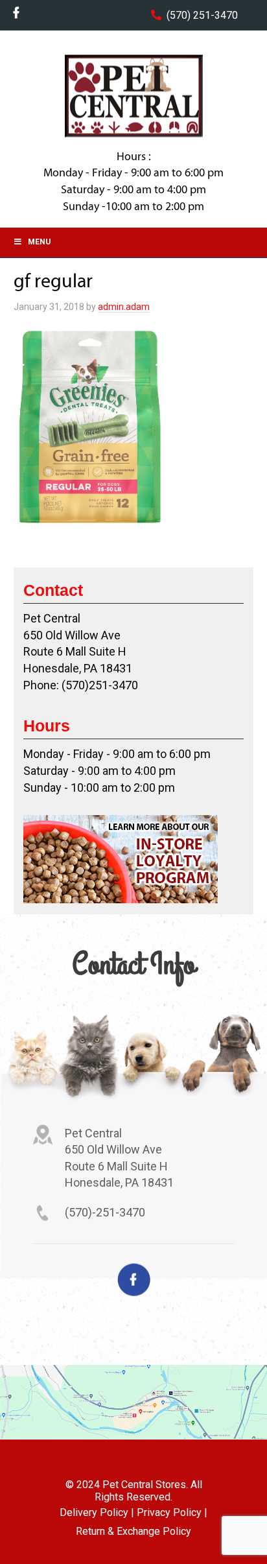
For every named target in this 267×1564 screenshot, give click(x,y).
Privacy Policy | (172, 1512)
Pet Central (133, 95)
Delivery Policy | (97, 1512)
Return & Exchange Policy (133, 1531)
